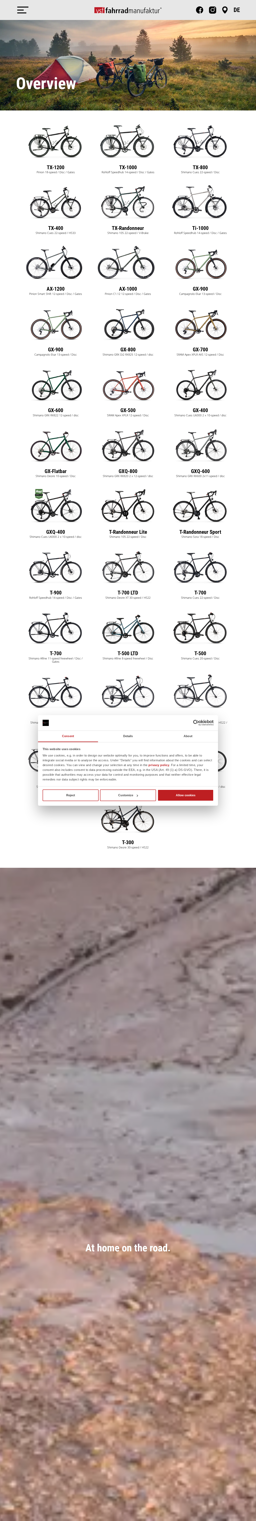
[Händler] (225, 10)
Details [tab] (128, 736)
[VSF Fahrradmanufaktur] (128, 10)
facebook (199, 10)
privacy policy (158, 765)
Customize (125, 795)
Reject (70, 795)
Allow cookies (185, 795)
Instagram (212, 10)
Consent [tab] (68, 736)
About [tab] (188, 736)
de (237, 10)
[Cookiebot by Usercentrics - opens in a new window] (196, 723)
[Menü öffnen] (22, 10)
